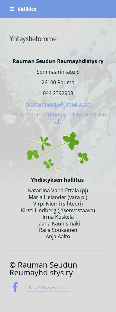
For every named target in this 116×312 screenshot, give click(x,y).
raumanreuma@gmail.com (58, 103)
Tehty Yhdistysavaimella (47, 287)
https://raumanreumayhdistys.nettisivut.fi (58, 117)
